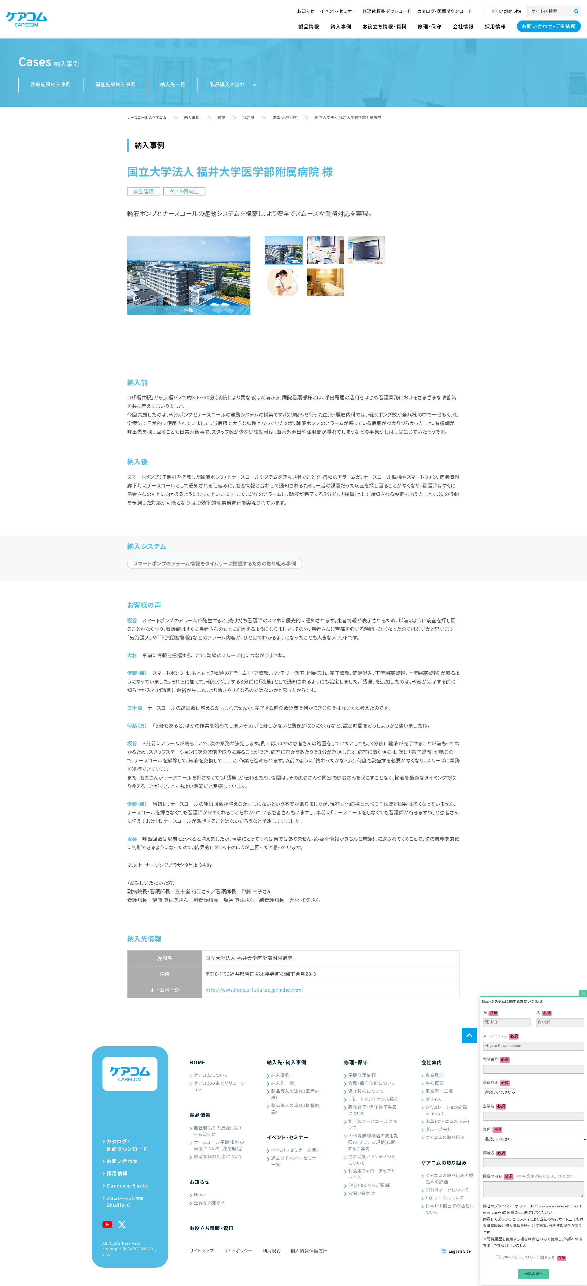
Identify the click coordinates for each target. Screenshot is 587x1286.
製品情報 (200, 1114)
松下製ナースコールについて (372, 1124)
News (200, 1194)
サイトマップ (202, 1250)
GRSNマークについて (447, 1190)
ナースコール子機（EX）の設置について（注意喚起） (219, 1145)
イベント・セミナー (288, 1137)
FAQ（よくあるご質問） (370, 1185)
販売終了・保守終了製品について (372, 1110)
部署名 (494, 1154)
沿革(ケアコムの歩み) (447, 1121)
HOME (197, 1062)
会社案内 (431, 1062)
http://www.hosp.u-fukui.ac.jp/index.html (254, 991)
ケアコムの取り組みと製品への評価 (450, 1178)
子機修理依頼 (362, 1075)
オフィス (433, 1099)
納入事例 (280, 1075)
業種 (492, 1130)
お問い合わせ (361, 1193)
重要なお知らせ (209, 1202)
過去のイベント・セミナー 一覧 (296, 1161)
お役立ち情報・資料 (212, 1228)
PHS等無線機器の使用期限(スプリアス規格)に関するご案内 (373, 1141)
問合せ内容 (528, 1177)
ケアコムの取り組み (445, 1137)
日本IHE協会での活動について (450, 1209)
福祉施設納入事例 (115, 85)
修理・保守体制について (372, 1083)
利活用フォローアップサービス (371, 1174)
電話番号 (496, 1060)
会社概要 (435, 1083)
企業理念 (435, 1075)
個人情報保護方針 (309, 1250)
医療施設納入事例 (51, 85)
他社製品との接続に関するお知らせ (218, 1131)
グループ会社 (439, 1129)
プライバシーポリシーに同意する (533, 1259)
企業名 (494, 1107)
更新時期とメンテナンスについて (372, 1159)
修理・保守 (356, 1062)
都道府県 (496, 1083)
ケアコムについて (211, 1075)
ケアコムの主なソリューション (219, 1086)
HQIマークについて (445, 1198)
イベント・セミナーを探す (295, 1150)
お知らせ (199, 1181)
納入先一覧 (172, 85)
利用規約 (272, 1250)
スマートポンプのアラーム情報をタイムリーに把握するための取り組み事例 (215, 564)
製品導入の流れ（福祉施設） (295, 1108)
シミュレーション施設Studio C (446, 1110)
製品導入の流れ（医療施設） (295, 1094)
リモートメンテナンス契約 (373, 1099)
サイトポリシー (238, 1250)
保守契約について (366, 1091)
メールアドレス (500, 1037)
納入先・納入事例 (287, 1062)
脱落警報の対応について (218, 1156)
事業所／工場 (439, 1091)
